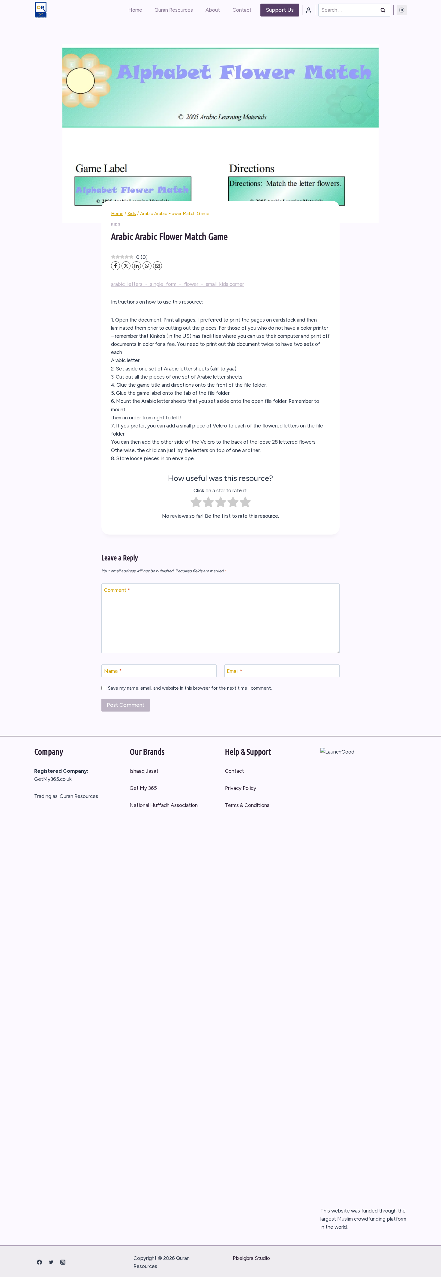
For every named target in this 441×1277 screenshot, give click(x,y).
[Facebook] (115, 265)
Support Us (280, 10)
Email (234, 671)
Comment (117, 590)
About (213, 10)
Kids (115, 224)
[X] (126, 265)
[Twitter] (51, 1262)
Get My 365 (143, 788)
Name (113, 671)
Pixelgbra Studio (251, 1258)
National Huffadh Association (164, 805)
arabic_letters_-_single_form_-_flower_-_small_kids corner (177, 284)
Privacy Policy (240, 788)
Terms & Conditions (247, 805)
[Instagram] (402, 10)
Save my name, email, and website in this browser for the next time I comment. (190, 688)
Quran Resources (173, 10)
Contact (241, 10)
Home (135, 10)
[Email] (157, 265)
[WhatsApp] (147, 265)
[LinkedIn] (136, 265)
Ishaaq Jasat (144, 771)
